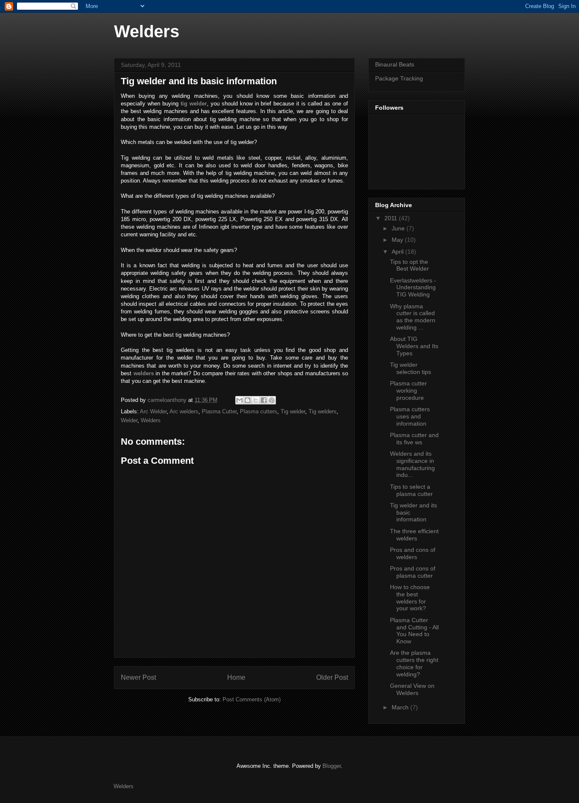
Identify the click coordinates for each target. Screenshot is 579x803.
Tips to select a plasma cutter (411, 490)
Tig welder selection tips (410, 368)
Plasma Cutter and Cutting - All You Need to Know (414, 631)
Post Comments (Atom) (252, 699)
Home (236, 677)
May (398, 239)
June (399, 228)
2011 (391, 218)
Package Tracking (399, 78)
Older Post (332, 677)
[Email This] (239, 400)
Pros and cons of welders (412, 553)
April (398, 251)
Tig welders (323, 411)
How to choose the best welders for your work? (410, 598)
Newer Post (138, 677)
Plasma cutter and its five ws (414, 439)
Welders (146, 31)
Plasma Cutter (219, 411)
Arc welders (184, 411)
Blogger (332, 766)
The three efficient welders (414, 535)
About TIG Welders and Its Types (414, 346)
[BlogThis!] (247, 400)
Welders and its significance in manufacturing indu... (412, 464)
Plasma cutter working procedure (408, 390)
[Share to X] (255, 400)
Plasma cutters (258, 411)
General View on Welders (412, 689)
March (401, 707)
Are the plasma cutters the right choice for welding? (414, 663)
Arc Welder (153, 411)
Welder (129, 420)
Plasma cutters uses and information (410, 416)
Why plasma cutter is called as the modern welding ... (412, 317)
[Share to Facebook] (263, 400)
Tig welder (293, 411)
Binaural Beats (394, 64)
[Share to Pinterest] (271, 400)
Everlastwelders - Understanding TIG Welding (413, 287)
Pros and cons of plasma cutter (412, 572)
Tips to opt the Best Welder (409, 265)
